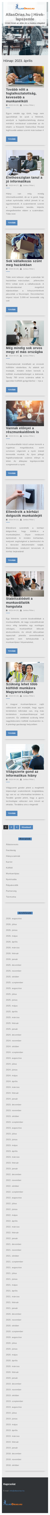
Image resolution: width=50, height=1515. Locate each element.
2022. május (12, 1215)
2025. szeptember (14, 982)
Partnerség (11, 891)
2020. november (13, 1320)
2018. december (13, 1453)
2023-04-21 (13, 436)
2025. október (12, 977)
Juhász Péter (28, 105)
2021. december (13, 1244)
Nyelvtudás (11, 879)
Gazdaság (11, 850)
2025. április (12, 1011)
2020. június (12, 1349)
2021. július (11, 1273)
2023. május (12, 1145)
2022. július (11, 1203)
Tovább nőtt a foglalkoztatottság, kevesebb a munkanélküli (21, 95)
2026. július (11, 924)
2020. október (12, 1325)
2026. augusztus (14, 918)
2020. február (12, 1372)
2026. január (12, 959)
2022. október (12, 1186)
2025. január (12, 1029)
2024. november (13, 1041)
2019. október (12, 1395)
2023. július (11, 1134)
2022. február (12, 1232)
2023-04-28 (13, 105)
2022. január (12, 1238)
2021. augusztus (14, 1267)
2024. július (11, 1064)
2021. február (12, 1302)
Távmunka (11, 897)
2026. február (12, 953)
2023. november (13, 1110)
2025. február (12, 1023)
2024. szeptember (14, 1052)
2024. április (12, 1081)
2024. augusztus (14, 1058)
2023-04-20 (13, 610)
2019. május (12, 1424)
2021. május (12, 1285)
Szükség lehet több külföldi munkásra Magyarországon (21, 688)
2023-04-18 (13, 779)
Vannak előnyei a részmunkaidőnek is (22, 430)
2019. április (12, 1430)
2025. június (12, 1000)
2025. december (13, 965)
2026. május (12, 936)
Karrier (9, 862)
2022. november (13, 1180)
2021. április (12, 1291)
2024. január (12, 1099)
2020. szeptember (14, 1331)
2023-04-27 (13, 185)
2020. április (12, 1360)
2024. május (12, 1075)
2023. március (13, 1157)
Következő (26, 827)
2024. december (13, 1035)
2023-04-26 (13, 269)
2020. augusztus (14, 1337)
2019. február (12, 1442)
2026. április (12, 942)
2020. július (11, 1343)
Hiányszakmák (13, 856)
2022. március (13, 1227)
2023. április (12, 1151)
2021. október (12, 1256)
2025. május (12, 1006)
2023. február (12, 1163)
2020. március (13, 1366)
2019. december (13, 1384)
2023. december (13, 1104)
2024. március (13, 1087)
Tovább (12, 139)
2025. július (11, 994)
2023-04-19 (13, 696)
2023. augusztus (14, 1128)
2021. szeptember (14, 1262)
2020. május (12, 1355)
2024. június (12, 1070)
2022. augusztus (14, 1198)
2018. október (12, 1465)
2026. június (12, 930)
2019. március (13, 1436)
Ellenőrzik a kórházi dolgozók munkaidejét (24, 513)
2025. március (13, 1017)
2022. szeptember (14, 1192)
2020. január (12, 1378)
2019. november (13, 1389)
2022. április (12, 1221)
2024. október (12, 1046)
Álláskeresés (12, 844)
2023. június (12, 1139)
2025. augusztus (14, 988)
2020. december (13, 1314)
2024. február (12, 1093)
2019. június (12, 1419)
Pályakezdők (12, 885)
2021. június (12, 1279)
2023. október (12, 1116)
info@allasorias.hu (16, 1491)
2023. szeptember (14, 1122)
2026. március (13, 947)
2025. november (13, 971)
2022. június (12, 1209)
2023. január (12, 1168)
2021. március (13, 1296)
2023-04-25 (13, 356)
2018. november (13, 1459)
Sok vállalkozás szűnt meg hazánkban (24, 263)
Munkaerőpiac (12, 873)
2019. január (12, 1448)
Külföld (9, 868)
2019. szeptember (14, 1401)
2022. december (13, 1174)
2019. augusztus (14, 1407)
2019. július (11, 1413)
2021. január (12, 1308)
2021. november (13, 1250)
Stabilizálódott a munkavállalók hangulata (19, 602)
